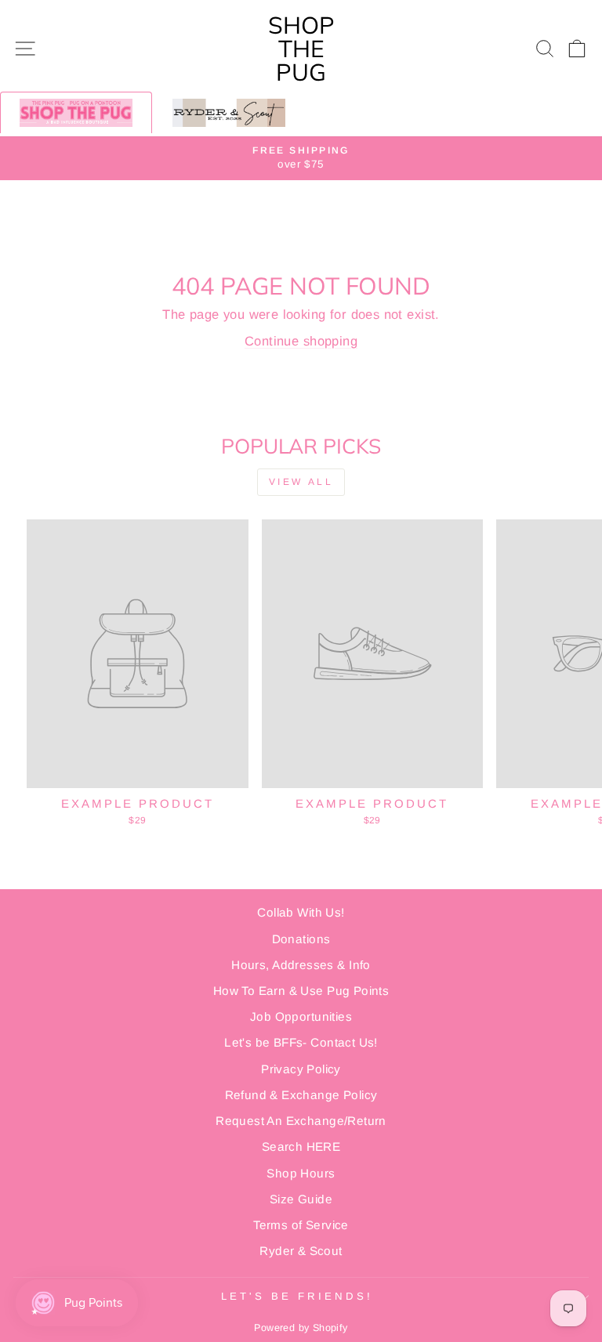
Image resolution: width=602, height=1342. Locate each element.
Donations (301, 939)
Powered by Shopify (300, 1327)
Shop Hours (301, 1173)
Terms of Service (301, 1225)
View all (301, 481)
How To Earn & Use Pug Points (301, 990)
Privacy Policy (301, 1069)
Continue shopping (301, 341)
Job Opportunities (301, 1016)
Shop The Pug (301, 48)
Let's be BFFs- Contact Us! (301, 1042)
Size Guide (301, 1199)
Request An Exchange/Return (301, 1120)
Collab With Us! (300, 912)
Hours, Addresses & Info (301, 964)
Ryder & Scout (300, 1250)
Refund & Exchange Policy (301, 1094)
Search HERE (301, 1146)
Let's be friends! (297, 1296)
